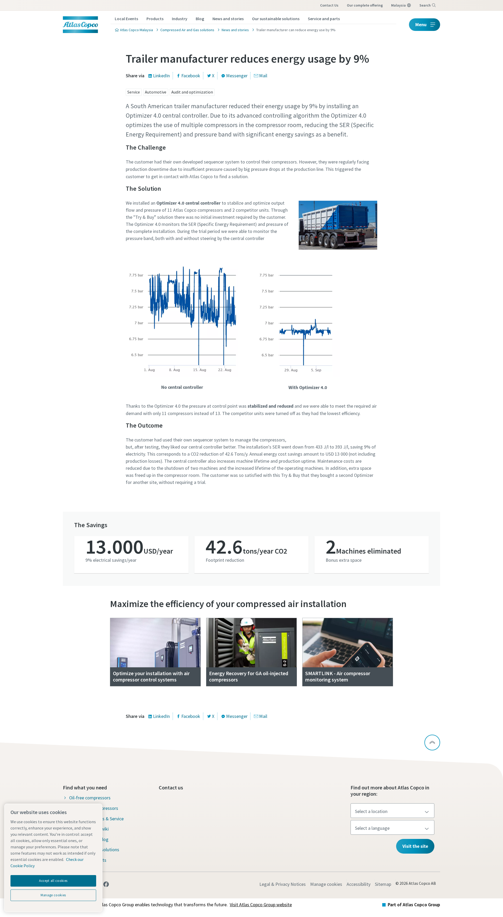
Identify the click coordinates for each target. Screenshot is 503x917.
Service (133, 92)
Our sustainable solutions (275, 18)
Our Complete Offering (365, 5)
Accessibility (358, 884)
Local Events (126, 18)
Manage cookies (326, 884)
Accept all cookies (53, 880)
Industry (179, 18)
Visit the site (415, 846)
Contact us (329, 5)
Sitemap (383, 884)
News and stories (228, 18)
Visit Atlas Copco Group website (261, 905)
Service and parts (324, 18)
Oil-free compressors (90, 798)
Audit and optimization (192, 92)
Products (154, 18)
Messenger (237, 76)
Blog (200, 18)
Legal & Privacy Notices (282, 884)
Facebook (190, 76)
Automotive (155, 92)
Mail (263, 76)
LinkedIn (161, 76)
